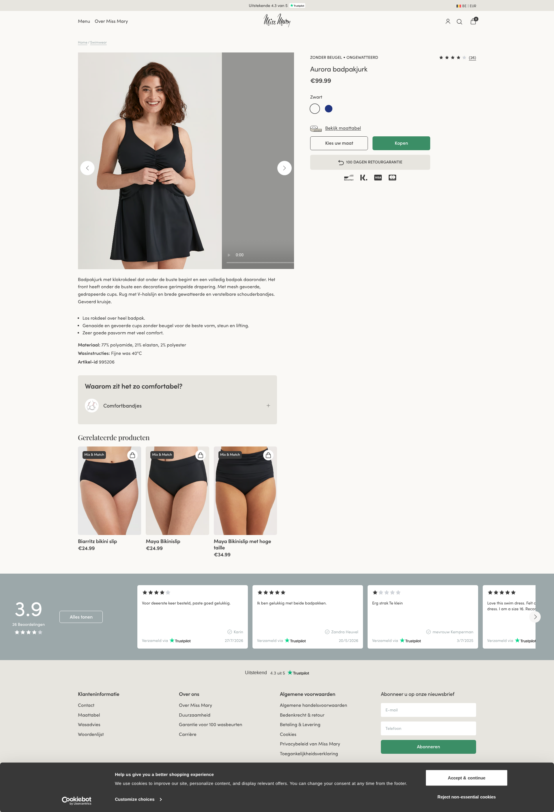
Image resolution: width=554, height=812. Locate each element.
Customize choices (135, 799)
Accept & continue (467, 777)
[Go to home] (276, 20)
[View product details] (109, 543)
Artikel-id (88, 362)
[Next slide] (535, 617)
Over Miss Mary (111, 21)
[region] (336, 617)
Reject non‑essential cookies (466, 796)
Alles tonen (81, 617)
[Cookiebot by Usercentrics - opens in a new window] (76, 800)
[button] (314, 109)
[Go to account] (448, 21)
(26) (472, 57)
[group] (109, 490)
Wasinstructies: (94, 353)
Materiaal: (89, 345)
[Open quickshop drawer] (132, 455)
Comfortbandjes (122, 405)
